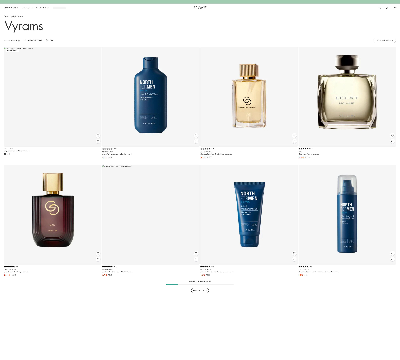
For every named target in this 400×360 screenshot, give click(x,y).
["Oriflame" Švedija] (200, 7)
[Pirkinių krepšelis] (395, 8)
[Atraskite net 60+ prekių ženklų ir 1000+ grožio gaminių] (379, 7)
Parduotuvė (11, 7)
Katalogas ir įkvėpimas (35, 7)
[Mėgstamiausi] (98, 135)
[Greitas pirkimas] (98, 141)
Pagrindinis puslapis (10, 16)
